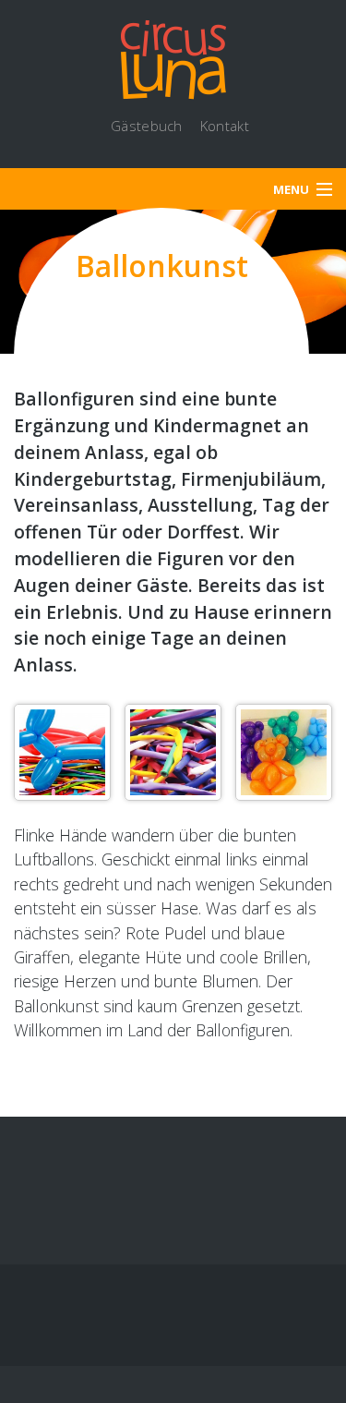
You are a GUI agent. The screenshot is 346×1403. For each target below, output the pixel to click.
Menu (291, 189)
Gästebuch (147, 125)
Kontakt (224, 125)
